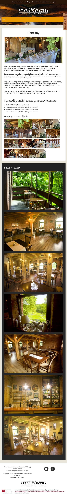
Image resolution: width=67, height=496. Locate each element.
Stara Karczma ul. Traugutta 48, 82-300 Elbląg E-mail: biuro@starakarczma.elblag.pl (17, 469)
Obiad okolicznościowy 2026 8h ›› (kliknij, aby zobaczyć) (22, 107)
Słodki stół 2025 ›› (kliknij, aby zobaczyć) (17, 105)
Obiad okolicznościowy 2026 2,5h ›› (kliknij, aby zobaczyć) (22, 109)
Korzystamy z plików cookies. (17, 477)
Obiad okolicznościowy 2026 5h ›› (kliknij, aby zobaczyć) (21, 112)
